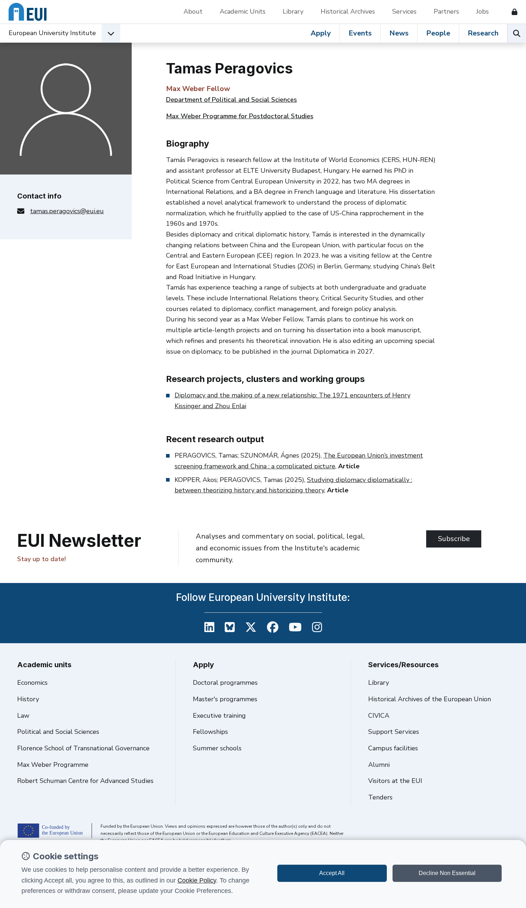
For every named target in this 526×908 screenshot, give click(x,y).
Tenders (380, 797)
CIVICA (378, 715)
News (399, 33)
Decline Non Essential (447, 873)
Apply (321, 33)
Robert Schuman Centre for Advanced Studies (85, 780)
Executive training (219, 715)
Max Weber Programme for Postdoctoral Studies (239, 116)
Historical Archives (348, 11)
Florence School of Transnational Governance (83, 748)
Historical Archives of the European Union (429, 699)
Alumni (379, 764)
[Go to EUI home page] (28, 12)
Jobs (482, 11)
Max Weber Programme (52, 764)
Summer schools (217, 748)
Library (293, 11)
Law (23, 715)
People (438, 33)
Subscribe (454, 539)
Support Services (393, 731)
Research (483, 33)
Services (404, 11)
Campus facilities (393, 748)
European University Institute (52, 33)
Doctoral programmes (225, 682)
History (28, 699)
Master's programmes (225, 699)
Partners (446, 11)
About (193, 11)
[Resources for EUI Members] (511, 12)
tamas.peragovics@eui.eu (67, 211)
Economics (32, 682)
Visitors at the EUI (395, 780)
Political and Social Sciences (58, 731)
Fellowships (210, 731)
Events (360, 33)
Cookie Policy (196, 880)
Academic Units (243, 11)
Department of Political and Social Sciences (231, 99)
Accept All (332, 873)
